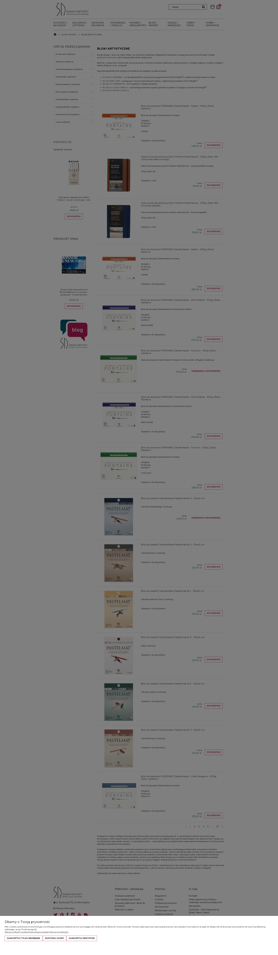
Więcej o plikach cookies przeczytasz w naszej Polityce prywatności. (37, 932)
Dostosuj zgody (54, 938)
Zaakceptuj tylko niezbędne (23, 938)
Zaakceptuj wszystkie (82, 938)
